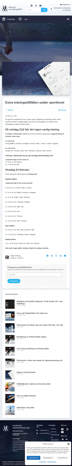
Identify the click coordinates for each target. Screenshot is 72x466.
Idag (25, 19)
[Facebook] (31, 6)
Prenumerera (14, 281)
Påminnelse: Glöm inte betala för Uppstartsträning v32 (39, 360)
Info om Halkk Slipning (26, 396)
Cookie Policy (43, 462)
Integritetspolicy (51, 462)
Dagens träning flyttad (26, 372)
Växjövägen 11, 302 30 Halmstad (20, 434)
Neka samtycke (48, 457)
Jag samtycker (33, 457)
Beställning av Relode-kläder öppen (31, 337)
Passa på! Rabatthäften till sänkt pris (32, 313)
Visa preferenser (62, 457)
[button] (68, 444)
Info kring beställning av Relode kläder (33, 349)
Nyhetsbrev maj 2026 (25, 408)
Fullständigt (11, 19)
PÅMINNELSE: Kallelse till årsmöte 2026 (33, 384)
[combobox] (32, 10)
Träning (63, 110)
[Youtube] (40, 6)
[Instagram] (36, 6)
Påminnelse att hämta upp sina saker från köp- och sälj (40, 325)
